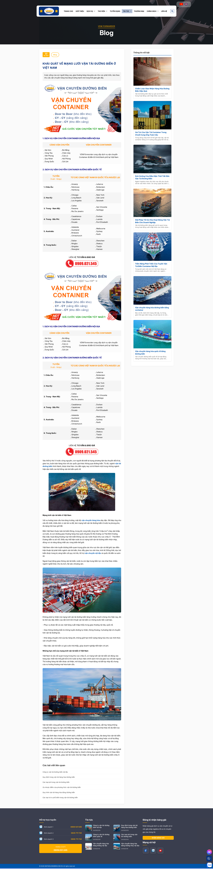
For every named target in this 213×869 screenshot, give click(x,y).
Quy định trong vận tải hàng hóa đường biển (59, 777)
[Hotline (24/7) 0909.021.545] (209, 858)
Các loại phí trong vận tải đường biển (56, 782)
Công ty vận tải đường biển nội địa (55, 772)
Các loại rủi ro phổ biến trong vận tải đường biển (60, 797)
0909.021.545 (60, 850)
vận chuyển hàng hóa (91, 520)
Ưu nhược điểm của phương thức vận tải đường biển (62, 787)
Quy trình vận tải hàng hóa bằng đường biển (59, 792)
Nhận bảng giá (158, 838)
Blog (55, 55)
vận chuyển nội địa (93, 553)
